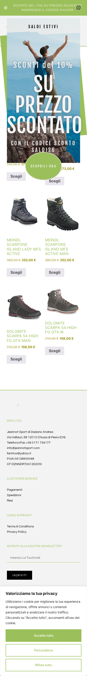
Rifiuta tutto (43, 665)
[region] (43, 631)
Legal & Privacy (19, 515)
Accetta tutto (43, 635)
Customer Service (22, 478)
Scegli (16, 272)
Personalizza (43, 650)
